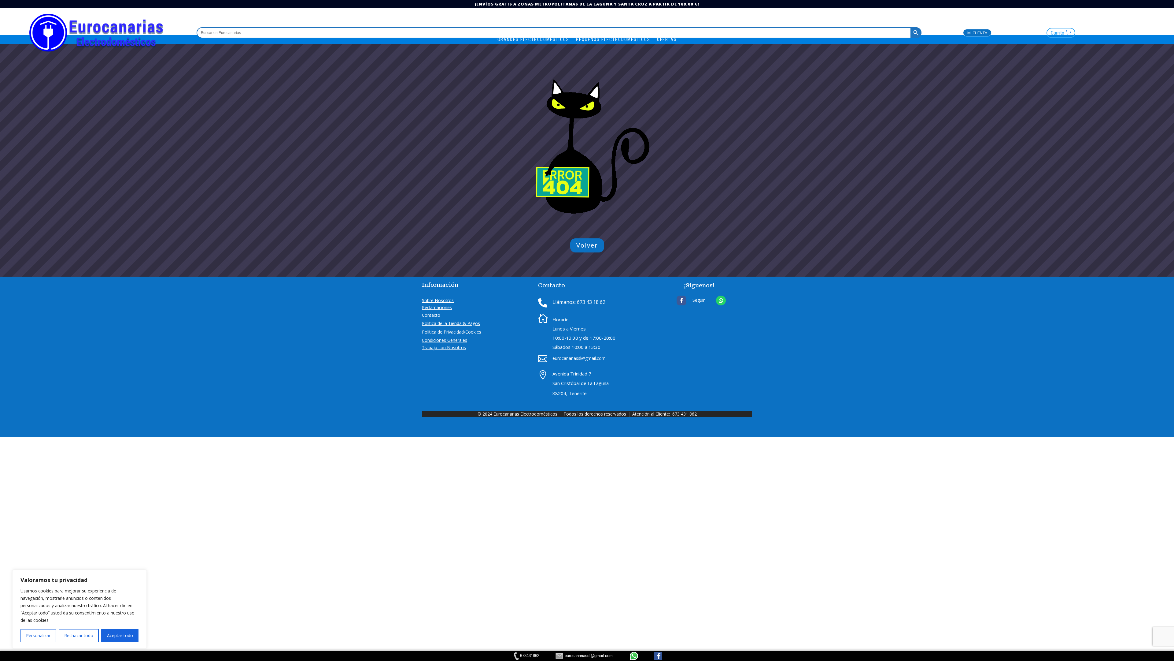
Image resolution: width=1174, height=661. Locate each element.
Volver (587, 245)
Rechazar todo (78, 635)
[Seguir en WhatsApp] (721, 300)
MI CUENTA (977, 32)
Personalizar (38, 635)
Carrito (1057, 33)
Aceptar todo (120, 635)
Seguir (698, 300)
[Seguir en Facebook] (681, 300)
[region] (79, 609)
